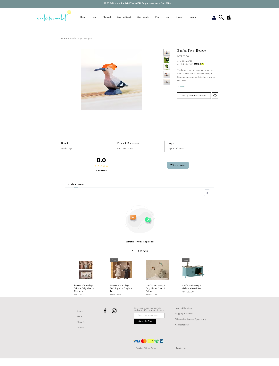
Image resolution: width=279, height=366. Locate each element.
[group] (139, 277)
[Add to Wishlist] (215, 95)
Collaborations (182, 324)
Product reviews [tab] (76, 184)
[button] (125, 17)
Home (64, 38)
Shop (79, 316)
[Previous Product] (70, 270)
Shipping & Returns (184, 313)
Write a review (177, 165)
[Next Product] (209, 270)
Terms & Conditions (184, 308)
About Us (81, 322)
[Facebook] (105, 311)
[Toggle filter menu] (207, 192)
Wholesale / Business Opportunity (190, 319)
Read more (181, 80)
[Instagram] (114, 311)
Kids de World (149, 348)
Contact (80, 327)
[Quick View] (85, 270)
